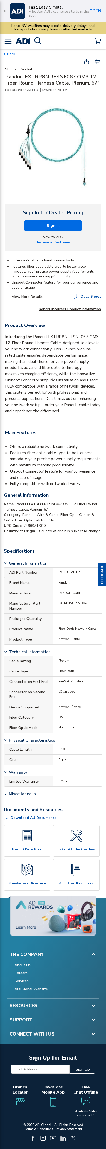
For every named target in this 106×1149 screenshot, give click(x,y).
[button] (102, 574)
